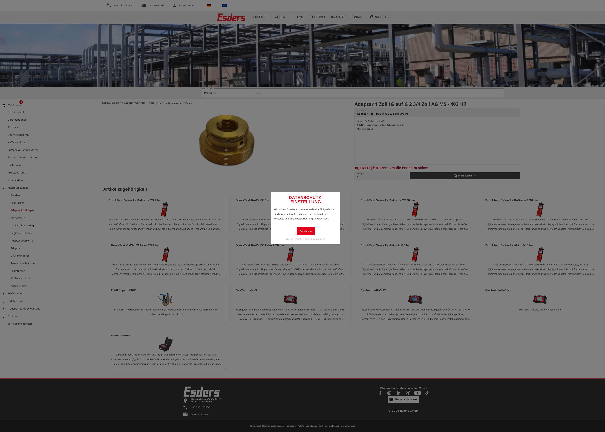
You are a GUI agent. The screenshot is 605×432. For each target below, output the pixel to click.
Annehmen (306, 231)
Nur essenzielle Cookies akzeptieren (305, 238)
